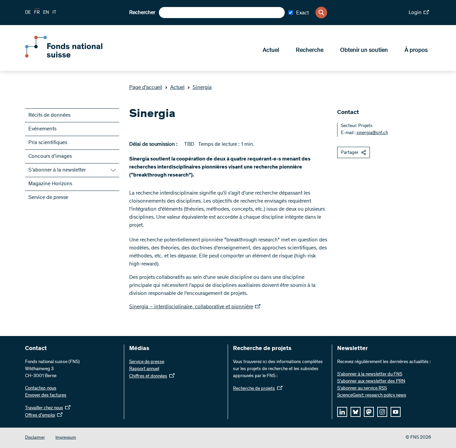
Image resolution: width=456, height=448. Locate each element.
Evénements (42, 129)
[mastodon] (369, 412)
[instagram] (382, 412)
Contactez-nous (40, 388)
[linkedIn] (342, 412)
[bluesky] (356, 412)
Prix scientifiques (47, 142)
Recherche (309, 50)
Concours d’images (50, 156)
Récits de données (49, 115)
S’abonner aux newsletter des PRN (371, 381)
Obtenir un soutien (364, 50)
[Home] (73, 56)
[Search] (321, 12)
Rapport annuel (144, 369)
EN (46, 12)
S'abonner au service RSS (362, 388)
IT (54, 12)
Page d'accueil (145, 87)
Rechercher (142, 12)
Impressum (65, 438)
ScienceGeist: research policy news (371, 395)
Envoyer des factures (45, 395)
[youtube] (396, 412)
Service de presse (48, 197)
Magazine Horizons (50, 184)
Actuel (271, 50)
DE (28, 12)
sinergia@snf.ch (372, 133)
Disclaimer (35, 438)
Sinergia (202, 87)
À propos (416, 50)
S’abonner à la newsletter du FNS (369, 374)
